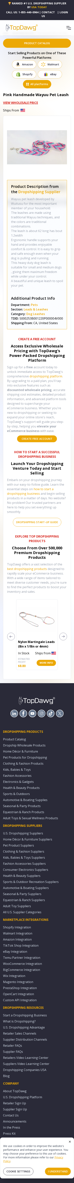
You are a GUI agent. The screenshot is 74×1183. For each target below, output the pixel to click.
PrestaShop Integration (20, 988)
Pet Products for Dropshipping (25, 757)
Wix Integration (14, 976)
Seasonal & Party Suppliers (22, 894)
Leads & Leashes (36, 309)
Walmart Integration (17, 933)
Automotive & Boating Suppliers (26, 888)
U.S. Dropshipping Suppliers (23, 833)
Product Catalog (14, 739)
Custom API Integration (20, 1000)
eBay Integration (15, 951)
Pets (34, 305)
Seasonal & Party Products (22, 806)
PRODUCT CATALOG (37, 43)
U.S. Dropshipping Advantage (24, 1027)
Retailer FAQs (12, 1045)
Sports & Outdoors (16, 794)
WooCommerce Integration (22, 964)
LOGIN (64, 12)
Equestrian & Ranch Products (23, 812)
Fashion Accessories (17, 776)
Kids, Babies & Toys (17, 769)
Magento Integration (18, 982)
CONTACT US (48, 14)
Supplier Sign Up (15, 1109)
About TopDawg (15, 1091)
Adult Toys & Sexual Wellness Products (30, 818)
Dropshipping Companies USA (24, 1070)
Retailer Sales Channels (19, 1033)
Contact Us (11, 1115)
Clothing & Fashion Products (23, 763)
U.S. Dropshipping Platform (22, 1097)
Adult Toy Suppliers (17, 906)
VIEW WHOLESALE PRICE (20, 103)
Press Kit (9, 1133)
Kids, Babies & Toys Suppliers (24, 857)
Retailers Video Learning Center (25, 1058)
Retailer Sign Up (14, 1103)
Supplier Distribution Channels (25, 1039)
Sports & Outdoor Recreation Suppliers (31, 882)
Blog (6, 1076)
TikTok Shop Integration (21, 945)
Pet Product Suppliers (18, 845)
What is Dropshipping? (19, 1021)
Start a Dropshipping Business (25, 1015)
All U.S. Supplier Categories (22, 912)
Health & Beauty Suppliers (21, 876)
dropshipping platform (46, 376)
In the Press (11, 1127)
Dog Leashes (35, 314)
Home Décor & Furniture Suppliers (27, 839)
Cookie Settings (18, 1171)
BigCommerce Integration (21, 970)
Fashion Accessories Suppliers (24, 864)
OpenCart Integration (18, 994)
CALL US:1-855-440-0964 (22, 12)
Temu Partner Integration (21, 958)
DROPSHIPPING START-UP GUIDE (37, 522)
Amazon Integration (17, 939)
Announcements (14, 1121)
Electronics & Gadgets (18, 782)
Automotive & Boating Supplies (25, 800)
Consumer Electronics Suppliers (25, 870)
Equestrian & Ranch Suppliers (24, 900)
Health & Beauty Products (21, 788)
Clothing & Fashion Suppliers (23, 851)
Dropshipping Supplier (39, 191)
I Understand (58, 1171)
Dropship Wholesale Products (24, 745)
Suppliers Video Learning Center (26, 1064)
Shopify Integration (17, 927)
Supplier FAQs (13, 1052)
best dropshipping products (27, 569)
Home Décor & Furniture (20, 751)
